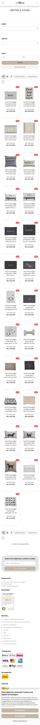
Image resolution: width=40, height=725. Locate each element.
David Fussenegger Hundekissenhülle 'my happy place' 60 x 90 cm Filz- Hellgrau (11, 308)
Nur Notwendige (20, 716)
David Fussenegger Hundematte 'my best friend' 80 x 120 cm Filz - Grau (29, 477)
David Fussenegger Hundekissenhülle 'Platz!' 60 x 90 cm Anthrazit (11, 240)
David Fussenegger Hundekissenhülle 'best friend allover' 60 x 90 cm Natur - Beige (29, 409)
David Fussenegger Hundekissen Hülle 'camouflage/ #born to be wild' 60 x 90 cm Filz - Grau (11, 409)
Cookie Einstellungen (9, 644)
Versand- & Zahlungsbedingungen (13, 619)
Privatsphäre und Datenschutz (12, 627)
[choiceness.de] (20, 3)
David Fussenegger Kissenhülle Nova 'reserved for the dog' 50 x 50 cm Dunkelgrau (11, 172)
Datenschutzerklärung (7, 706)
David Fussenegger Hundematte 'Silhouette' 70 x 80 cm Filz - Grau (11, 511)
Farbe (3, 24)
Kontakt (5, 630)
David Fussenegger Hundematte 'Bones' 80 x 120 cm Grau (10, 138)
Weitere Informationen (20, 721)
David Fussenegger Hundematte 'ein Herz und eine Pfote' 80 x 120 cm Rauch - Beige (10, 375)
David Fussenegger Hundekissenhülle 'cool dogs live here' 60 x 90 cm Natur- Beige (29, 104)
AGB (4, 633)
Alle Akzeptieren (20, 710)
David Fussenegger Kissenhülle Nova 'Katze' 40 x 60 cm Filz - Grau (29, 443)
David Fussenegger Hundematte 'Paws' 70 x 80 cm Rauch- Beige (29, 138)
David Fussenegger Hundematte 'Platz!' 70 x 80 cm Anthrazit (29, 239)
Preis (3, 53)
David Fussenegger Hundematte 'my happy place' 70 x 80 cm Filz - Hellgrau (10, 342)
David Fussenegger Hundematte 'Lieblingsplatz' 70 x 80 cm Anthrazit (29, 375)
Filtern (20, 63)
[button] (3, 77)
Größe (4, 39)
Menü (3, 3)
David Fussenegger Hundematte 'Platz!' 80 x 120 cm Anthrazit (11, 274)
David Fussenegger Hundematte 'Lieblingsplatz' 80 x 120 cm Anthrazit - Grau (29, 308)
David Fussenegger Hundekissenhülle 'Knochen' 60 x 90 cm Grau (11, 104)
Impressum (6, 638)
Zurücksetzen (20, 67)
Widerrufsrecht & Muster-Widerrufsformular (16, 622)
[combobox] (20, 77)
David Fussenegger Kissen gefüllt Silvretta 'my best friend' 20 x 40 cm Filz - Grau (29, 342)
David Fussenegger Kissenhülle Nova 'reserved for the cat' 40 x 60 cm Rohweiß (29, 172)
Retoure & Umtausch (9, 625)
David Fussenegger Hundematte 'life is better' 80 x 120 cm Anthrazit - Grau (29, 274)
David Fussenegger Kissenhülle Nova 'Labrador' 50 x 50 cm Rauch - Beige (11, 477)
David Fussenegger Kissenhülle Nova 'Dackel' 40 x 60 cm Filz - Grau (11, 443)
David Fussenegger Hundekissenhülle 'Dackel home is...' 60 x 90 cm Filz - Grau (29, 206)
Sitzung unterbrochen (10, 641)
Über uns (6, 635)
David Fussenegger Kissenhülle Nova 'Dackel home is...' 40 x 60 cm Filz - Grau (11, 206)
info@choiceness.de (12, 586)
